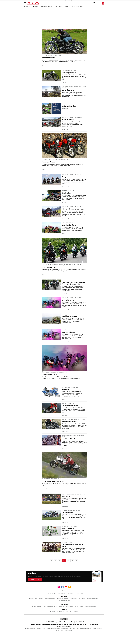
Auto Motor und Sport (36, 628)
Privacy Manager (69, 606)
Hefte (69, 0)
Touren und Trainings (50, 593)
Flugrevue (60, 628)
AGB (45, 606)
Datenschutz (61, 606)
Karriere (76, 606)
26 (72, 561)
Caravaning (49, 628)
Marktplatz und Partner (50, 598)
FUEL (70, 611)
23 (59, 561)
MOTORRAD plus (73, 598)
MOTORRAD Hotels (33, 598)
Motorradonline (87, 628)
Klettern (66, 628)
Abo (66, 0)
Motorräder (35, 6)
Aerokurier (27, 628)
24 (63, 561)
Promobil (100, 628)
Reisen (60, 6)
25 (68, 561)
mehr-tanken (72, 628)
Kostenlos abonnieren (35, 579)
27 (76, 561)
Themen (81, 606)
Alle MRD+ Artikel (28, 6)
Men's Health (80, 628)
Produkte (73, 0)
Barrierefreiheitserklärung (90, 606)
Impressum (39, 606)
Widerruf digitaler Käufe (64, 600)
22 (55, 561)
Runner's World (59, 630)
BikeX (44, 628)
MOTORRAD (52, 611)
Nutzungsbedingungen (52, 606)
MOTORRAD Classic (63, 611)
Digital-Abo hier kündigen (93, 598)
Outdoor (95, 628)
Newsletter (41, 598)
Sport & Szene (74, 6)
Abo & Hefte (75, 611)
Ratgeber (67, 6)
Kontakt (34, 606)
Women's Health (68, 630)
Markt (81, 6)
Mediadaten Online (61, 593)
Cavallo (55, 628)
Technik (56, 6)
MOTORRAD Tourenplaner (62, 598)
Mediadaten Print (70, 593)
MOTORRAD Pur (82, 598)
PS (57, 611)
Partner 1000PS (79, 593)
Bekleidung (43, 6)
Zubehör (50, 6)
